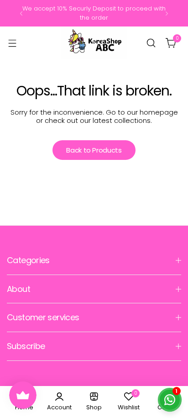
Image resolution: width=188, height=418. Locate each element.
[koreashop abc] (94, 42)
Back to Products (93, 150)
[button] (21, 13)
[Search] (151, 43)
